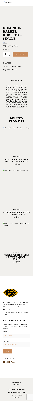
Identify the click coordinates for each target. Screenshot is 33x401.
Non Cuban (16, 66)
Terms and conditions (16, 392)
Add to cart (20, 54)
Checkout (16, 384)
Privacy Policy (16, 395)
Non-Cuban (12, 70)
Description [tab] (16, 81)
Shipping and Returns (16, 390)
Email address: (7, 341)
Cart (16, 387)
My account (16, 382)
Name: (5, 332)
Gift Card (16, 397)
